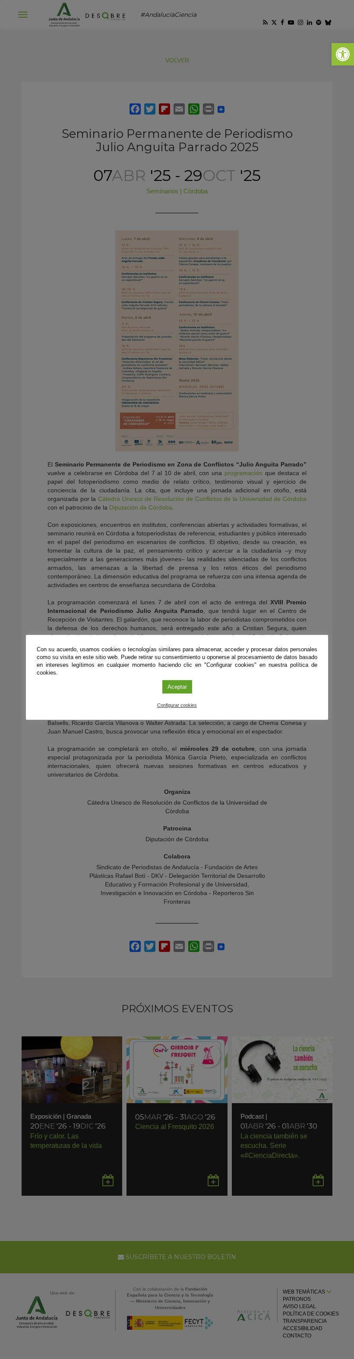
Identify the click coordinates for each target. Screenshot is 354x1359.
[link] (343, 54)
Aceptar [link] (177, 687)
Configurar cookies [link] (177, 705)
